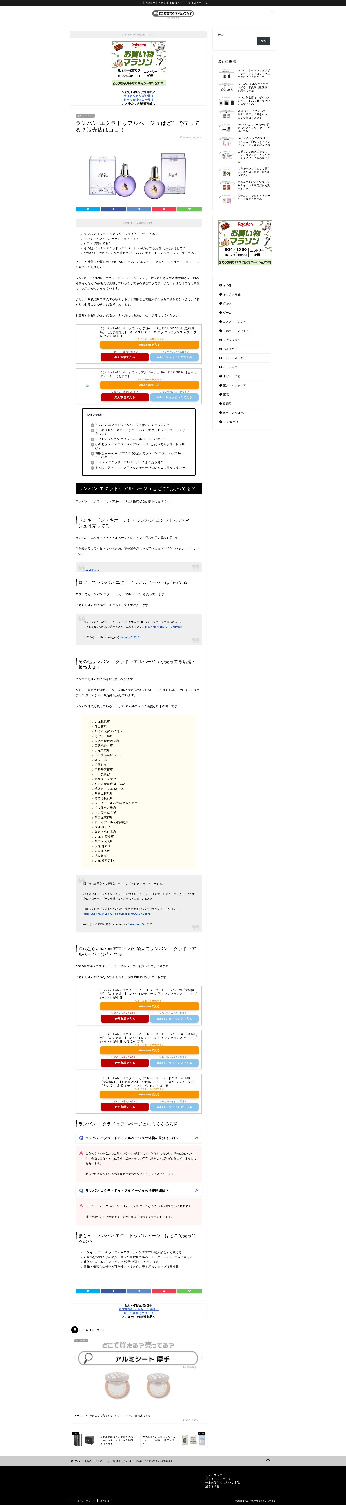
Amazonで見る (149, 344)
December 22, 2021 (140, 924)
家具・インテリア (234, 385)
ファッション (231, 339)
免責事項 (104, 1501)
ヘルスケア (230, 348)
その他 (227, 285)
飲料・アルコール (234, 412)
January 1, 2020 (130, 637)
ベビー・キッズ (233, 358)
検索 (221, 34)
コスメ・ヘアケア (85, 116)
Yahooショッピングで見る (174, 357)
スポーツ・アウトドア (237, 330)
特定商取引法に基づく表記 (222, 1482)
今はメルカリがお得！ (138, 95)
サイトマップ (214, 1475)
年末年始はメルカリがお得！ (139, 1309)
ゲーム (227, 312)
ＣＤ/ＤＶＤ (230, 421)
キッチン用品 (231, 294)
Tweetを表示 (91, 570)
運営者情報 (212, 1486)
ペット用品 (230, 367)
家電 (226, 394)
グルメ (227, 303)
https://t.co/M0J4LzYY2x (98, 913)
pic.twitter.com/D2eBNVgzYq (132, 913)
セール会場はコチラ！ (138, 99)
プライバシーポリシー (219, 1478)
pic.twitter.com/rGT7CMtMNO (163, 626)
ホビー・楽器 (231, 376)
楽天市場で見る (124, 357)
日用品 (227, 403)
